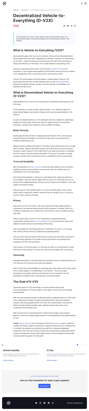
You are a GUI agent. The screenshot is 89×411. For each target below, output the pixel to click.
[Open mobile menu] (85, 3)
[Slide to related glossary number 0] (77, 344)
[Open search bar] (81, 3)
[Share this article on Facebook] (68, 26)
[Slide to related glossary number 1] (79, 344)
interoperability (63, 82)
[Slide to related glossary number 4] (85, 344)
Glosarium (24, 10)
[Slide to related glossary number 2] (81, 344)
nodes (53, 109)
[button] (85, 3)
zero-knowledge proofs (42, 221)
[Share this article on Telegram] (71, 26)
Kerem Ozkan (24, 323)
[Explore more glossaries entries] (2, 345)
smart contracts (36, 167)
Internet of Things (57, 69)
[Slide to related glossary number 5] (87, 344)
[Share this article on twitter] (64, 26)
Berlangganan (44, 386)
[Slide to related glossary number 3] (83, 344)
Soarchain (55, 323)
